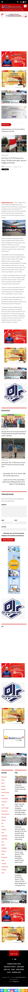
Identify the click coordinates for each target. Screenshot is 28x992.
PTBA (2, 860)
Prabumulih (4, 857)
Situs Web (3, 527)
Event (2, 795)
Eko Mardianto (8, 167)
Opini (2, 832)
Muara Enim (4, 155)
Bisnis (3, 783)
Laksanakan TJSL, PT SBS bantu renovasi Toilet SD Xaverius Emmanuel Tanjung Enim (13, 464)
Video (2, 873)
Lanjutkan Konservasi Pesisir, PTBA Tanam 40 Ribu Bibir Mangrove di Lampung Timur (20, 880)
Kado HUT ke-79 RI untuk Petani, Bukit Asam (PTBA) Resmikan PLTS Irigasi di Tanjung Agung (15, 482)
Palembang (4, 838)
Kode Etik (7, 969)
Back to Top (14, 954)
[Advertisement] (14, 34)
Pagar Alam (4, 835)
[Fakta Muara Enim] (12, 8)
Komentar (4, 505)
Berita (2, 780)
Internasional (4, 798)
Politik (2, 854)
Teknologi (3, 869)
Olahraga (3, 829)
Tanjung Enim (4, 866)
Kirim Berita (20, 969)
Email (16, 520)
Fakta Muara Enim (20, 977)
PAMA (3, 845)
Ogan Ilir (3, 820)
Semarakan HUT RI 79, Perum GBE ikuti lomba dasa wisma (13, 474)
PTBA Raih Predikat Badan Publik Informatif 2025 (20, 788)
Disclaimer (20, 967)
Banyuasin (4, 777)
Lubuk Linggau (5, 808)
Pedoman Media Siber (14, 964)
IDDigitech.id (16, 981)
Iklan (9, 972)
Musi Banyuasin (5, 814)
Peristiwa (3, 851)
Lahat (2, 804)
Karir (13, 969)
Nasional (3, 817)
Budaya (3, 786)
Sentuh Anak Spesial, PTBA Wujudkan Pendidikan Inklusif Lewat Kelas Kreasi (19, 857)
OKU (2, 826)
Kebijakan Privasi (10, 967)
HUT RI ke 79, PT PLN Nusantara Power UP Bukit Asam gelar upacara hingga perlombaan (13, 160)
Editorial (3, 789)
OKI (2, 823)
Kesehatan (4, 801)
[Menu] (2, 2)
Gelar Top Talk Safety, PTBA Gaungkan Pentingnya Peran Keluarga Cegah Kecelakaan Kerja (20, 809)
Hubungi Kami (16, 972)
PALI (2, 842)
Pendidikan (4, 848)
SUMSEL (3, 863)
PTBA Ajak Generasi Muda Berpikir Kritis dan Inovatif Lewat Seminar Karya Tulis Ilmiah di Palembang (21, 833)
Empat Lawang (5, 792)
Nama (3, 520)
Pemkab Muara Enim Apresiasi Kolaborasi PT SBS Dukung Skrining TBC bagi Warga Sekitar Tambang (13, 434)
